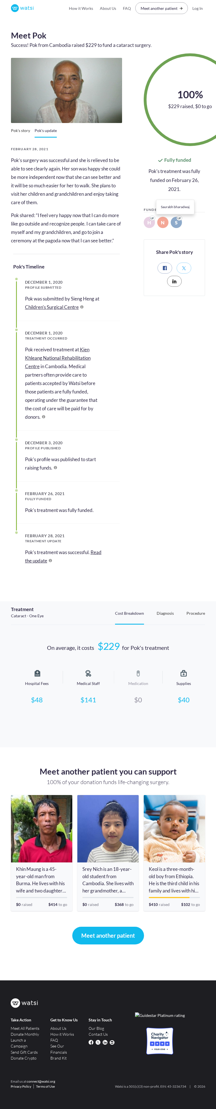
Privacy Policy (21, 1086)
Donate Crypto (24, 1058)
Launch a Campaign (19, 1043)
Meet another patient (159, 8)
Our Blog (96, 1028)
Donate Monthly (25, 1034)
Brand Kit (58, 1058)
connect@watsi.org (41, 1081)
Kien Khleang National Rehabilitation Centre (58, 358)
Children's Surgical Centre (52, 307)
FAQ (127, 8)
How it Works (81, 8)
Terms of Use (45, 1086)
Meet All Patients (25, 1028)
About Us (108, 8)
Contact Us (98, 1034)
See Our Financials (58, 1049)
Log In (197, 8)
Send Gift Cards (24, 1052)
